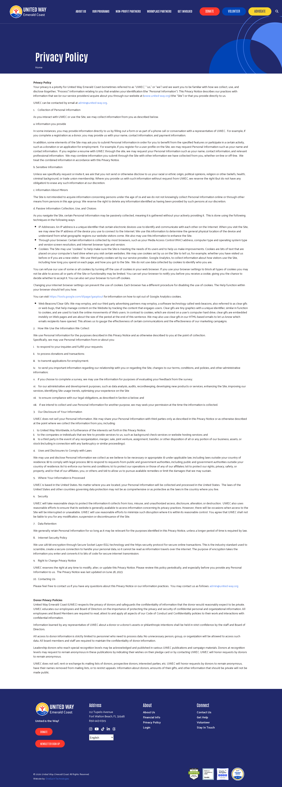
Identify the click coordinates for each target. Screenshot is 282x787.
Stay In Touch (206, 727)
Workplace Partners (159, 11)
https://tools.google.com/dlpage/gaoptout (76, 296)
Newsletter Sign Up (50, 743)
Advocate (260, 11)
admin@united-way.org (92, 102)
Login (146, 727)
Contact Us (204, 712)
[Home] (29, 11)
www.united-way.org (157, 95)
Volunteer (234, 11)
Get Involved (185, 11)
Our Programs (100, 11)
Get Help (202, 717)
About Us (81, 11)
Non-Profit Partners (128, 11)
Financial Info (151, 717)
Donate (209, 11)
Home (38, 67)
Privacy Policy (152, 722)
